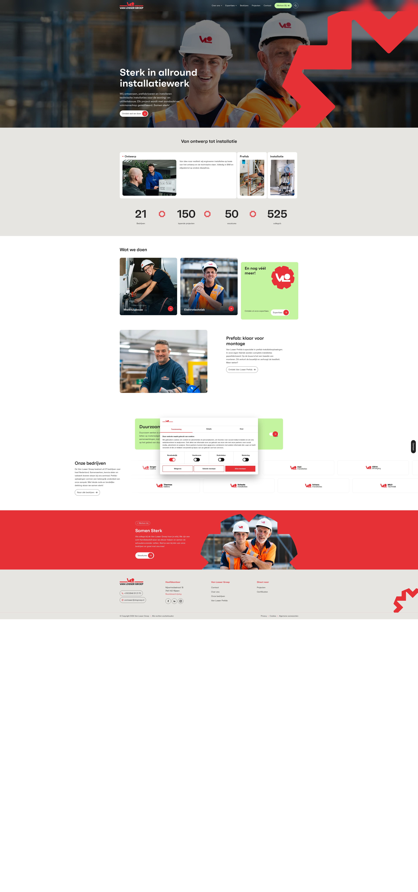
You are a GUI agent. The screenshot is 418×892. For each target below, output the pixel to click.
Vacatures (142, 555)
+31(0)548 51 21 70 (132, 593)
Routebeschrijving (173, 594)
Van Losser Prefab (219, 600)
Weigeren (177, 469)
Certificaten (262, 592)
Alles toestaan (240, 469)
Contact (267, 5)
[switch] (197, 459)
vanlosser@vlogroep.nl (134, 600)
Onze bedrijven (218, 596)
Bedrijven (244, 5)
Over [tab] (242, 429)
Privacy (264, 616)
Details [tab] (209, 429)
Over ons (216, 5)
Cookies (273, 616)
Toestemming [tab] (176, 429)
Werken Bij (282, 5)
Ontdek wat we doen (131, 113)
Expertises (230, 5)
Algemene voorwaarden (288, 616)
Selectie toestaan (209, 469)
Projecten (256, 5)
